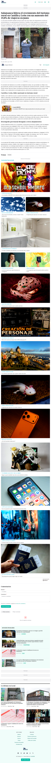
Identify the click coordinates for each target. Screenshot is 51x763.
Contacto (32, 734)
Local (23, 653)
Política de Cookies (32, 740)
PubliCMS (33, 756)
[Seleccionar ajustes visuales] (45, 2)
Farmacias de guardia (19, 742)
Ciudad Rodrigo (26, 644)
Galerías (19, 734)
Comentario (4, 594)
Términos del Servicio (31, 736)
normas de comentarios (20, 603)
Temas (19, 740)
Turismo (9, 154)
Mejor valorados (16, 611)
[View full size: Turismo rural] (25, 43)
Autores (19, 738)
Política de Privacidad (31, 738)
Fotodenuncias (19, 744)
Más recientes (6, 611)
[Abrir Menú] (48, 2)
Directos (19, 736)
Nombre (3, 589)
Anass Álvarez (34, 706)
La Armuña (24, 633)
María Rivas (10, 706)
